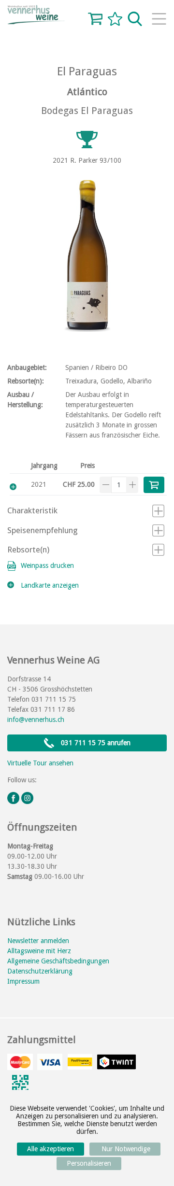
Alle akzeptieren (50, 1149)
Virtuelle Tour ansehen (40, 763)
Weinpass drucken (47, 565)
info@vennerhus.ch (35, 719)
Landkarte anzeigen (50, 585)
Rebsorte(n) (28, 549)
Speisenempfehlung (42, 530)
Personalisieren (89, 1163)
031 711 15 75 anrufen (94, 743)
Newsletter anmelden (38, 941)
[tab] (86, 512)
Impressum (23, 981)
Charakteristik (32, 510)
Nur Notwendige (125, 1149)
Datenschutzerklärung (39, 971)
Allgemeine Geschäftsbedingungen (58, 961)
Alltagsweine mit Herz (39, 951)
